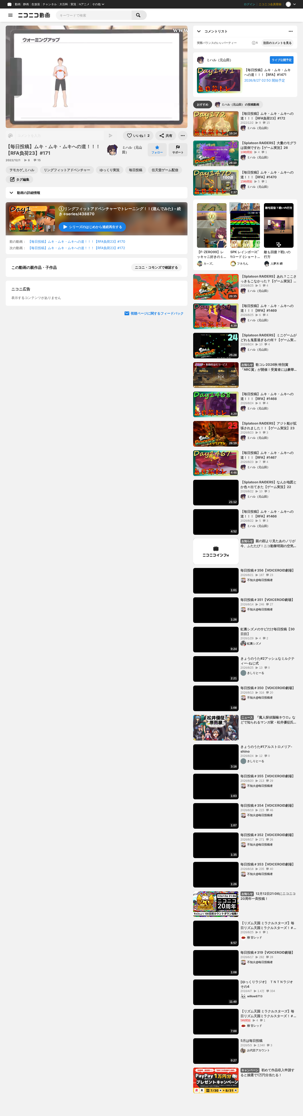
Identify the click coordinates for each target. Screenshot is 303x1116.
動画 (18, 4)
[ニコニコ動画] (34, 15)
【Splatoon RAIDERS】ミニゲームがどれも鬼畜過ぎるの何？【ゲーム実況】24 (269, 337)
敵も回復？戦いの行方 (277, 254)
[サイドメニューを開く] (10, 15)
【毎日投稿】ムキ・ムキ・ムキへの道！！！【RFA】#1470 (267, 174)
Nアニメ (84, 4)
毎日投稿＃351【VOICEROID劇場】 (268, 600)
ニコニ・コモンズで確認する (156, 267)
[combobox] (94, 15)
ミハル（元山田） (132, 149)
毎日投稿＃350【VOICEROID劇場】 (268, 688)
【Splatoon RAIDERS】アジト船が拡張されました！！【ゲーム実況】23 (269, 425)
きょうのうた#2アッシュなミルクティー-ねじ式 (267, 660)
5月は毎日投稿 (252, 1040)
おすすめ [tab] (202, 104)
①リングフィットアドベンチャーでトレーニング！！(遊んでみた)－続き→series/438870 (120, 211)
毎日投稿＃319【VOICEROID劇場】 (268, 952)
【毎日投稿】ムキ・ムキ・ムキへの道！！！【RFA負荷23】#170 (76, 241)
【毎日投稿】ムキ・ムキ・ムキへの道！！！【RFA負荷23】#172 (76, 248)
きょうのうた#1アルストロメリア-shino (266, 749)
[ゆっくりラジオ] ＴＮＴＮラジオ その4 (268, 984)
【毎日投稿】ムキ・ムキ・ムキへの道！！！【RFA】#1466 (267, 513)
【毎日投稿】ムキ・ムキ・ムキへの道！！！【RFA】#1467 (267, 455)
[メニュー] (182, 135)
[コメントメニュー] (290, 31)
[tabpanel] (245, 602)
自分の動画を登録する (38, 348)
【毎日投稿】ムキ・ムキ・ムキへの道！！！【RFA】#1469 (267, 308)
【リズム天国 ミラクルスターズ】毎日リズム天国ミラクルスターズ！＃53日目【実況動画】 (267, 1013)
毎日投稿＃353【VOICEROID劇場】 (268, 864)
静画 (26, 4)
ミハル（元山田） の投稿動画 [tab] (240, 104)
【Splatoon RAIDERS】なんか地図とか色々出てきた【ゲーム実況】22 (269, 484)
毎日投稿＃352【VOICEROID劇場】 (268, 835)
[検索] (139, 15)
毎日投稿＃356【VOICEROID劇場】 (268, 570)
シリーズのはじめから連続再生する (95, 227)
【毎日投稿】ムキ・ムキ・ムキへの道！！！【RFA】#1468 (267, 396)
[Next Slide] (178, 392)
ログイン (249, 4)
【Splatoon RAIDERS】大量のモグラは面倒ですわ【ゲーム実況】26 (269, 145)
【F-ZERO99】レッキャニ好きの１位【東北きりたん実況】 (210, 254)
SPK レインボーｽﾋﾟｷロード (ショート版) (244, 254)
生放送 (35, 4)
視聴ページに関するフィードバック (157, 438)
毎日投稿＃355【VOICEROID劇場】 (268, 776)
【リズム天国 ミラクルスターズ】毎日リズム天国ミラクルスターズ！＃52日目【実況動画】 (267, 925)
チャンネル (50, 4)
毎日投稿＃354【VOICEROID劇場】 (268, 805)
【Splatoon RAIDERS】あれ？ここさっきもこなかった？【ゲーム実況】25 (269, 278)
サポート (178, 152)
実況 (73, 4)
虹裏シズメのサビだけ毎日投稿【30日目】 (268, 631)
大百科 (63, 4)
